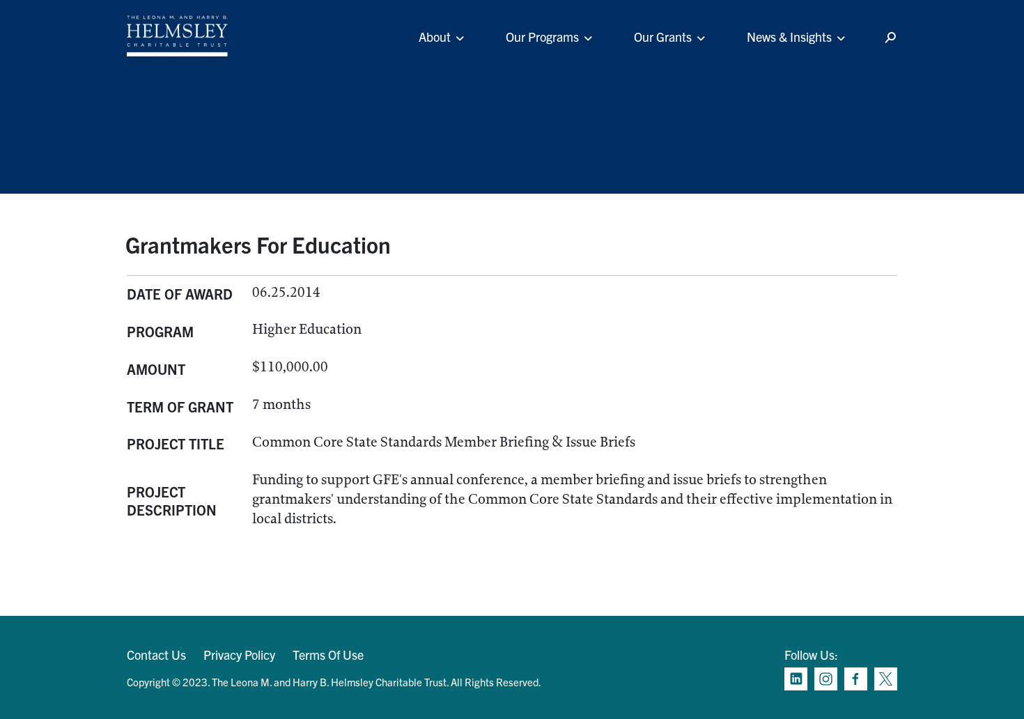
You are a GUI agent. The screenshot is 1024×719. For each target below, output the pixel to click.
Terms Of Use (328, 655)
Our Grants (663, 37)
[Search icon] (890, 38)
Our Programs (542, 37)
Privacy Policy (239, 655)
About (435, 37)
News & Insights (789, 37)
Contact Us (156, 655)
